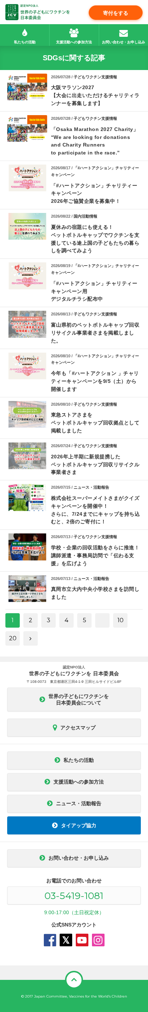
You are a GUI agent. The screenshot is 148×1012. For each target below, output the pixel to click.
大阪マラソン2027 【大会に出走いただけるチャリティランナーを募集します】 (95, 95)
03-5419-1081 (74, 896)
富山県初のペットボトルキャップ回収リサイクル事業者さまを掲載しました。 (95, 333)
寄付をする (115, 13)
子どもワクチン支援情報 (95, 77)
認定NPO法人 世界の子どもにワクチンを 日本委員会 (37, 12)
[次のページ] (30, 638)
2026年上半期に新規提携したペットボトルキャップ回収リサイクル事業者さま (95, 464)
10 (120, 620)
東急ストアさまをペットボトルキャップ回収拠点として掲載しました (95, 422)
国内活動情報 (85, 216)
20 (13, 638)
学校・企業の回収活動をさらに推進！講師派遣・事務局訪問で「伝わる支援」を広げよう (95, 555)
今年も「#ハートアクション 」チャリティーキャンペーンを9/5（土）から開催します (95, 381)
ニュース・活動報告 (91, 487)
